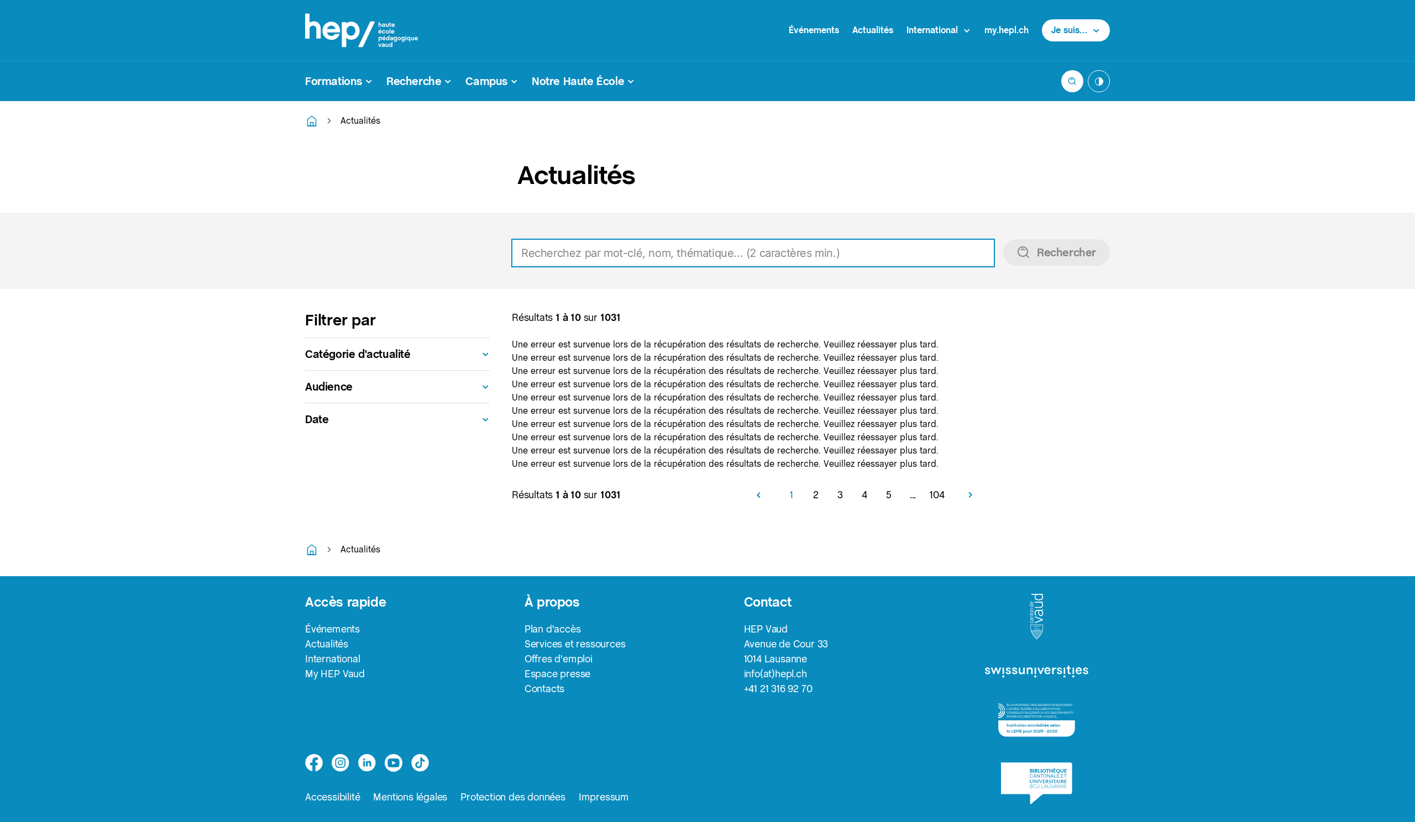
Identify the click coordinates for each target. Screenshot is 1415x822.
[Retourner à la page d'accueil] (311, 121)
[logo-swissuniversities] (1036, 672)
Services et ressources (575, 644)
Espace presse (557, 673)
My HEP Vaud (335, 673)
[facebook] (314, 763)
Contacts (544, 688)
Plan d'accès (553, 629)
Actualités (872, 30)
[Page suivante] (966, 495)
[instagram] (340, 763)
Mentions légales (410, 797)
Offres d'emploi (559, 659)
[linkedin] (367, 763)
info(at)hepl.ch (775, 673)
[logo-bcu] (1036, 783)
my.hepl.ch (1006, 30)
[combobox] (811, 253)
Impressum (604, 797)
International (332, 659)
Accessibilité (332, 797)
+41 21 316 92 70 (778, 688)
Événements (814, 30)
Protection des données (512, 797)
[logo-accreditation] (1036, 720)
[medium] (393, 763)
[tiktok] (420, 763)
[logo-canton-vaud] (1036, 617)
